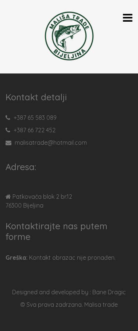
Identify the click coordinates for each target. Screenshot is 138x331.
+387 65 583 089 (35, 117)
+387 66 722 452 (35, 130)
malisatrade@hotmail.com (51, 142)
